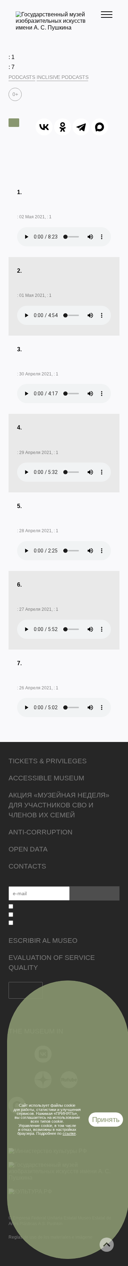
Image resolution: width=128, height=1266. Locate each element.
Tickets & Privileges (48, 761)
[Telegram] (81, 126)
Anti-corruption (41, 832)
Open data (28, 849)
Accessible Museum (46, 778)
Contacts (27, 866)
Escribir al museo (43, 940)
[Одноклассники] (62, 126)
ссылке (69, 1133)
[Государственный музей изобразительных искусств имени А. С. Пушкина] (58, 28)
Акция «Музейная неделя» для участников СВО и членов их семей (59, 805)
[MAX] (99, 126)
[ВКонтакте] (44, 126)
